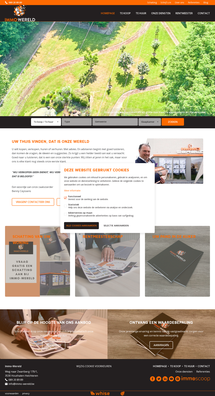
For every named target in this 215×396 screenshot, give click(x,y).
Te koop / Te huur (43, 121)
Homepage (108, 13)
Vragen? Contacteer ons (33, 202)
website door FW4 (122, 393)
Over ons (179, 2)
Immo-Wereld (13, 366)
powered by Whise (104, 393)
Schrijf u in (166, 2)
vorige (7, 68)
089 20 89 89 (15, 2)
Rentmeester (184, 13)
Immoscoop (195, 378)
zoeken (173, 122)
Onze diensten (160, 13)
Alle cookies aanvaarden (81, 225)
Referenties (194, 2)
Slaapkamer (147, 121)
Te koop (125, 13)
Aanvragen (161, 345)
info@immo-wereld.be (21, 384)
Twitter (158, 378)
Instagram (177, 378)
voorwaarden (12, 393)
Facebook (152, 378)
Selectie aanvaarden (116, 225)
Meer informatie (72, 190)
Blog (205, 2)
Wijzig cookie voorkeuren (94, 366)
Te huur (141, 13)
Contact (204, 13)
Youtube (171, 378)
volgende (207, 68)
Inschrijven (53, 345)
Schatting (152, 2)
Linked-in (165, 378)
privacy (25, 393)
